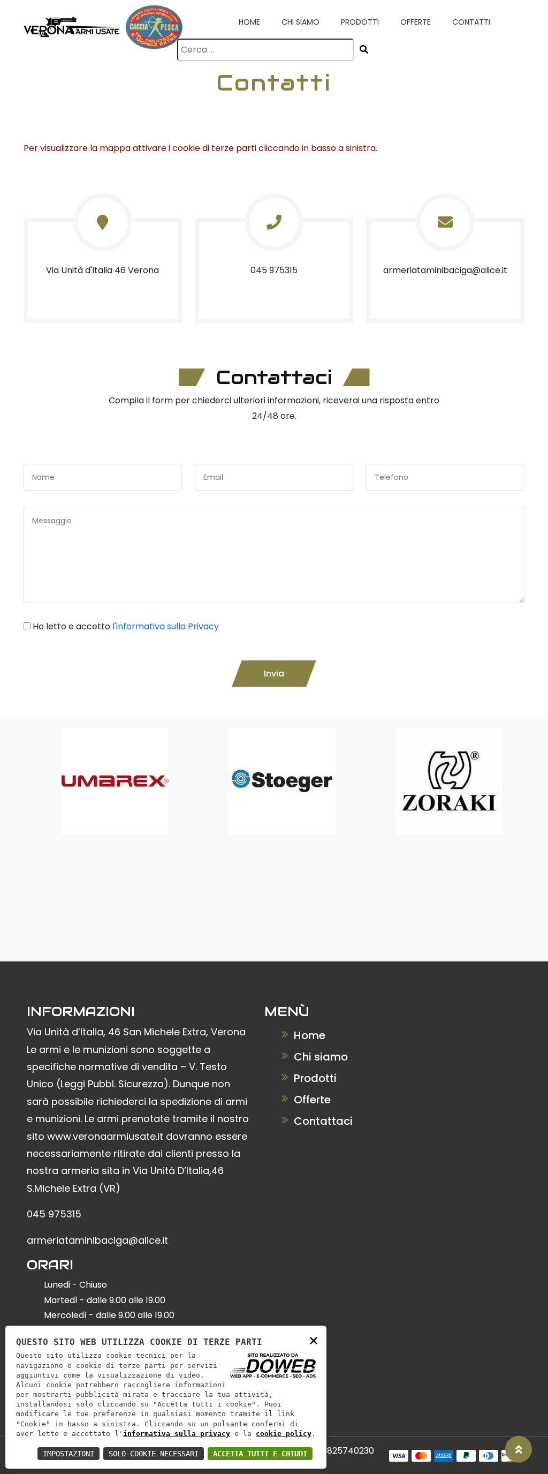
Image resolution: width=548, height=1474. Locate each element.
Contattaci (322, 1121)
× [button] (313, 1339)
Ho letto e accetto (126, 626)
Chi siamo (319, 1056)
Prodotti (360, 22)
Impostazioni (68, 1453)
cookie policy (283, 1434)
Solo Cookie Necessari (154, 1453)
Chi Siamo (300, 22)
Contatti (471, 22)
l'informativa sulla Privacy (165, 626)
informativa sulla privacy (176, 1434)
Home (249, 22)
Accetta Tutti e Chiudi (260, 1453)
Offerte (415, 22)
